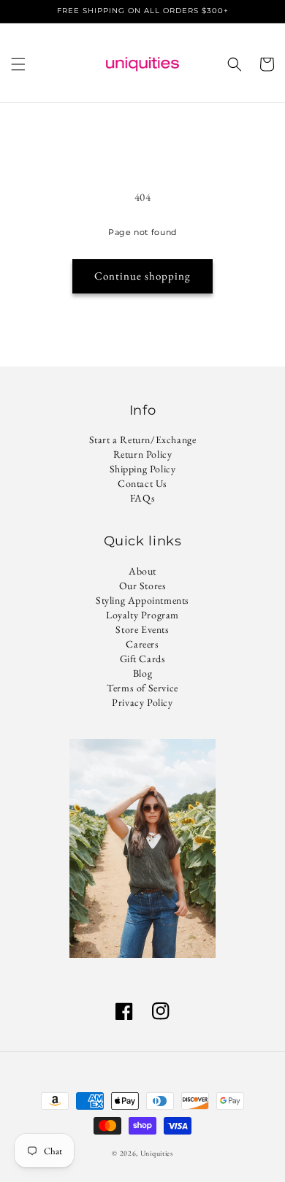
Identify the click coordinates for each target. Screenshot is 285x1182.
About (142, 570)
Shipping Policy (143, 468)
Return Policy (142, 454)
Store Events (142, 629)
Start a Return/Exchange (143, 439)
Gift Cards (143, 658)
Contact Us (142, 483)
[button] (18, 64)
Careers (142, 644)
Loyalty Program (142, 614)
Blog (142, 673)
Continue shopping (142, 276)
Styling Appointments (142, 600)
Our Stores (143, 585)
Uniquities (156, 1153)
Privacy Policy (142, 702)
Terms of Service (142, 687)
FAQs (142, 497)
